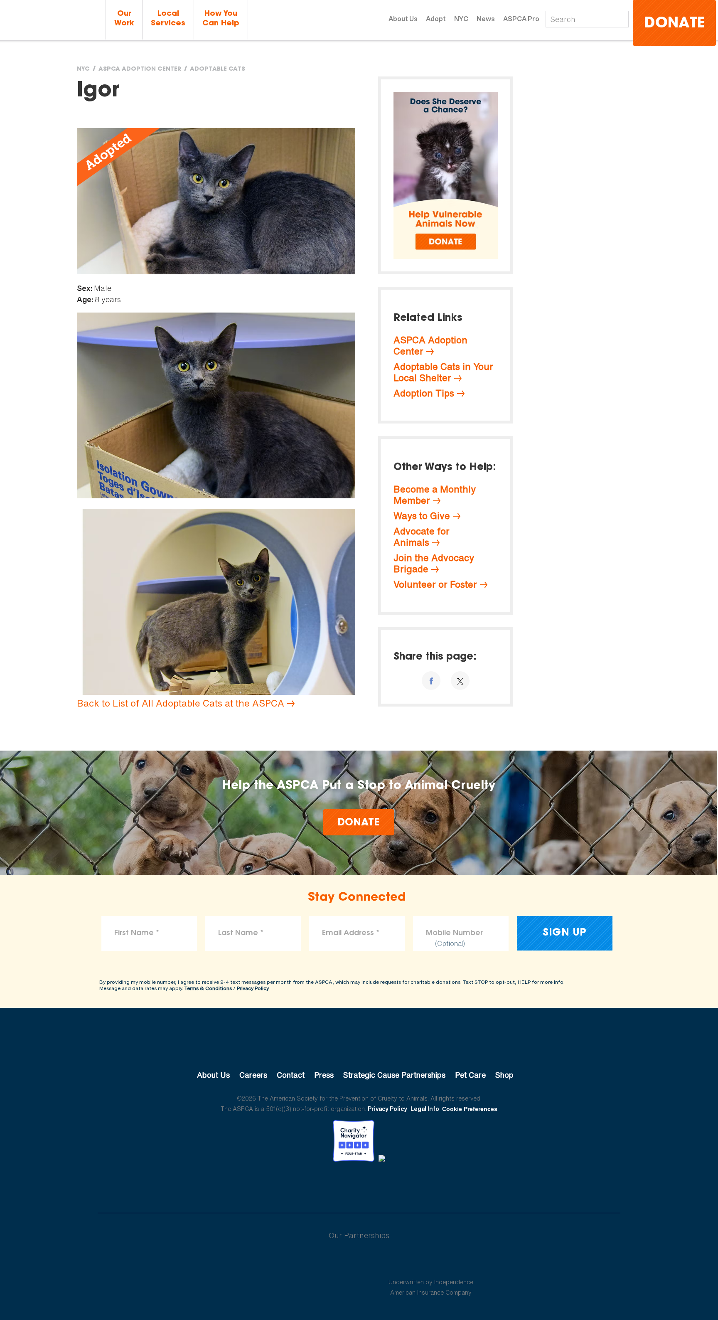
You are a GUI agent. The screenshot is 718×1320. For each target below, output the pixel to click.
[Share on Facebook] (431, 680)
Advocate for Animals (421, 537)
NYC (461, 18)
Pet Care (470, 1074)
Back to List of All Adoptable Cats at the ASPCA (180, 703)
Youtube (359, 1184)
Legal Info (425, 1109)
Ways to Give (421, 515)
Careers (253, 1074)
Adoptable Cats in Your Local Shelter (443, 372)
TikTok (402, 1184)
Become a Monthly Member (434, 495)
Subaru (288, 1262)
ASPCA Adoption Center (139, 69)
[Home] (51, 20)
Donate (674, 24)
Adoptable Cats (217, 69)
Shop (504, 1074)
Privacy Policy (253, 988)
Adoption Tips (423, 393)
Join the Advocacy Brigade (433, 563)
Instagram (381, 1184)
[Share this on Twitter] (460, 680)
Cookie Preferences (469, 1109)
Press (324, 1074)
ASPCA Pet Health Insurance (431, 1262)
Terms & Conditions (208, 988)
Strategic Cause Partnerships (394, 1074)
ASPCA (359, 1047)
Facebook (315, 1184)
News (486, 18)
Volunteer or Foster (435, 584)
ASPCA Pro (521, 18)
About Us (403, 18)
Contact (291, 1074)
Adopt (436, 18)
